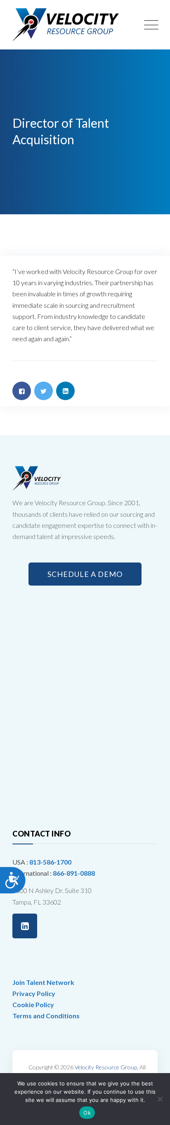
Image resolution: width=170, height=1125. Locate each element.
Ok (87, 1112)
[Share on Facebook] (21, 391)
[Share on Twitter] (43, 391)
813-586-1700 (50, 862)
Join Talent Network (43, 982)
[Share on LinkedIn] (65, 391)
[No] (160, 1099)
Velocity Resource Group (106, 1067)
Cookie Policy (33, 1004)
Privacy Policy (33, 993)
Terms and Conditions (46, 1016)
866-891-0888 (74, 873)
